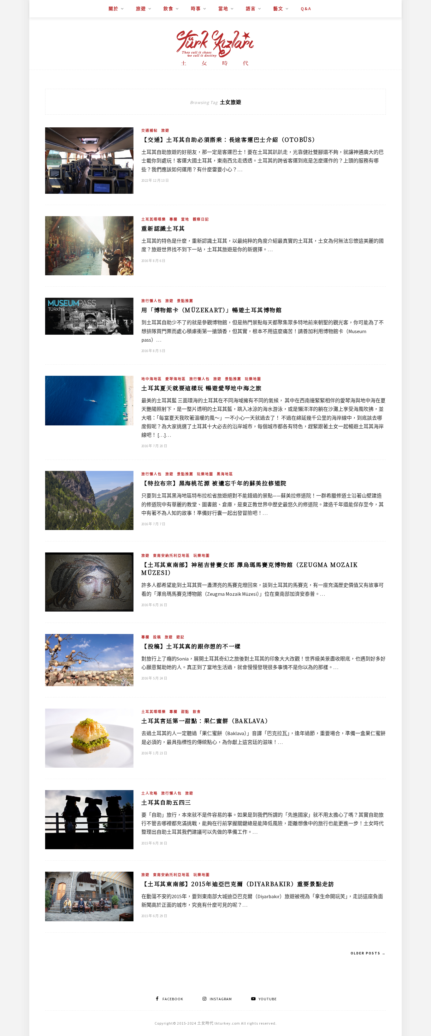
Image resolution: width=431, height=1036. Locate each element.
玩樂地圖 (253, 379)
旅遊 (141, 8)
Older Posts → (368, 953)
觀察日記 (201, 219)
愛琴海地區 (175, 379)
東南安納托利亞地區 (171, 555)
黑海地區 (225, 474)
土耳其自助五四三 (166, 802)
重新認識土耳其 (163, 228)
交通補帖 (149, 130)
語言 (251, 8)
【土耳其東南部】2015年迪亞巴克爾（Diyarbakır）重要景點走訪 (237, 884)
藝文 (278, 8)
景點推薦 (185, 301)
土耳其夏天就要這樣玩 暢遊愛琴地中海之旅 (201, 388)
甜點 (185, 712)
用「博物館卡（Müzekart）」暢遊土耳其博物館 (211, 310)
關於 (114, 8)
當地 (223, 8)
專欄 (173, 219)
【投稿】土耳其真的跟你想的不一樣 (191, 646)
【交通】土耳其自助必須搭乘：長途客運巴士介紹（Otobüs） (229, 139)
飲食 (168, 8)
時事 (196, 8)
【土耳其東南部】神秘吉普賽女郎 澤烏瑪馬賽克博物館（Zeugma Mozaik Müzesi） (249, 568)
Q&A (306, 8)
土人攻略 (149, 793)
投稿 (157, 637)
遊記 (180, 637)
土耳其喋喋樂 (153, 219)
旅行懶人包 (151, 301)
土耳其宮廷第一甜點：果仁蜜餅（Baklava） (206, 720)
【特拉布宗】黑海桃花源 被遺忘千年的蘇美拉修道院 (214, 483)
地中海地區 (151, 379)
